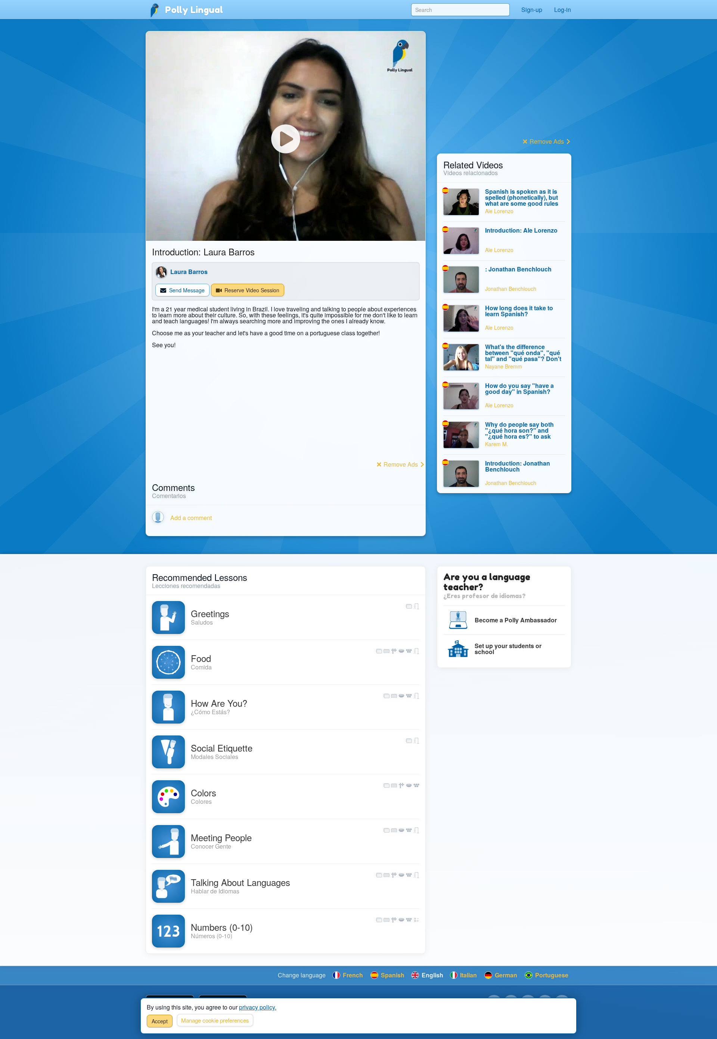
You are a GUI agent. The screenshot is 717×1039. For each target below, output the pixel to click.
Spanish (391, 975)
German (505, 975)
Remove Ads (400, 464)
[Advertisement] (285, 406)
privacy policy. (257, 1007)
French (352, 975)
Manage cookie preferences (215, 1020)
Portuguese (551, 975)
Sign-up (531, 9)
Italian (468, 975)
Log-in (562, 9)
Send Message (186, 290)
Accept (160, 1021)
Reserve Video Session (251, 290)
